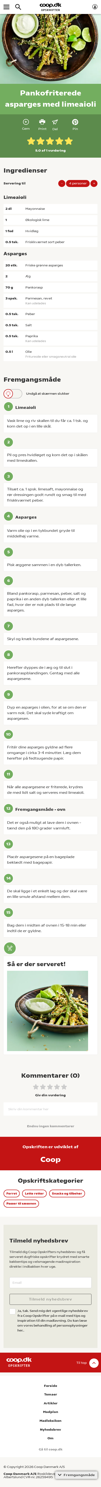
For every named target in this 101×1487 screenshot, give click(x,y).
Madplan (50, 1412)
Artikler (51, 1403)
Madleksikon (50, 1421)
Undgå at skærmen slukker (47, 393)
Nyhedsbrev (50, 1430)
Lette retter (34, 1193)
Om (50, 1438)
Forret (11, 1193)
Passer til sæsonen (21, 1203)
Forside (50, 1386)
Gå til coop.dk (50, 1449)
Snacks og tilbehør (67, 1193)
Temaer (50, 1394)
